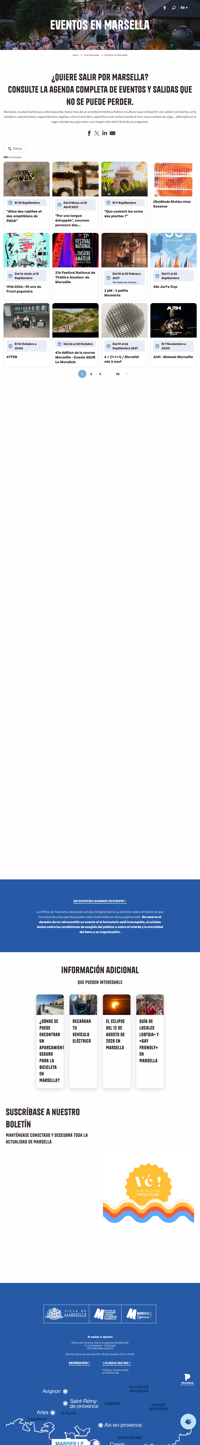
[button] (174, 7)
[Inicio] (149, 8)
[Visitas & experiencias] (158, 8)
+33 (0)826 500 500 (115, 1362)
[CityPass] (155, 8)
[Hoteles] (152, 8)
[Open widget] (188, 1422)
